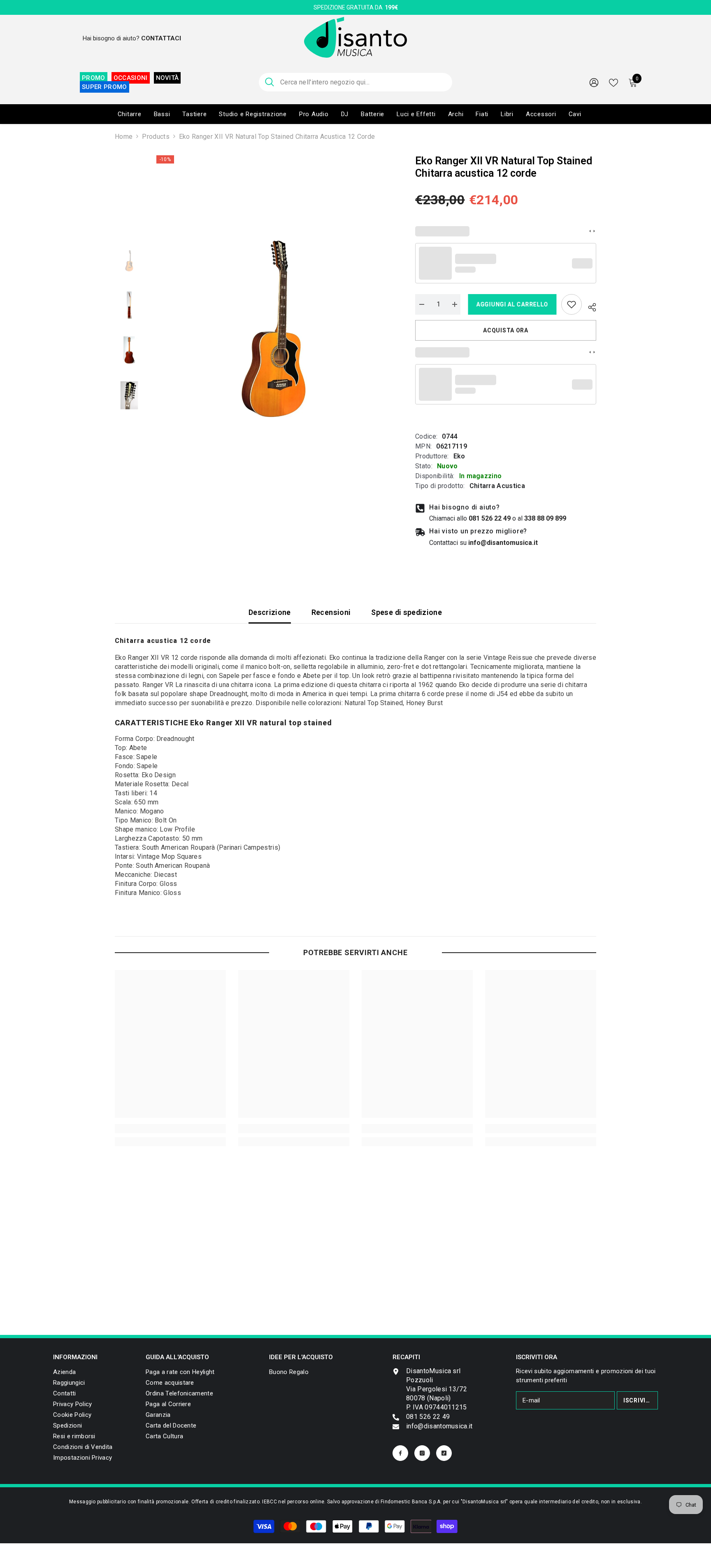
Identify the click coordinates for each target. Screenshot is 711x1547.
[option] (273, 329)
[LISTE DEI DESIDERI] (613, 81)
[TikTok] (444, 1453)
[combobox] (363, 82)
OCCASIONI (131, 78)
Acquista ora (505, 330)
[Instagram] (422, 1453)
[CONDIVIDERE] (589, 306)
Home (123, 136)
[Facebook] (400, 1453)
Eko (459, 456)
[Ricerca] (355, 82)
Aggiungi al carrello (511, 304)
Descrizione (270, 612)
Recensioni (331, 612)
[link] (571, 304)
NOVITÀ (167, 78)
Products (156, 136)
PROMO (93, 78)
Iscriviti (637, 1400)
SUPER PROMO (104, 87)
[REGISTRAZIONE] (594, 82)
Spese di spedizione (406, 612)
